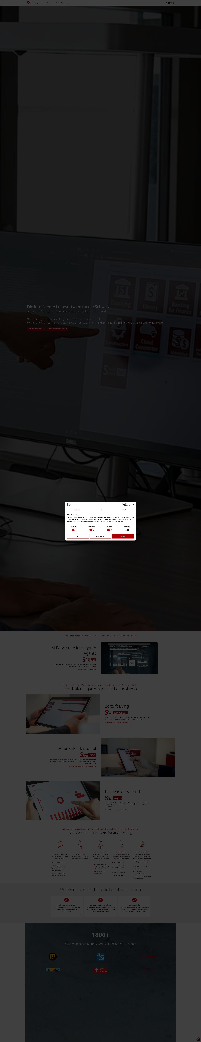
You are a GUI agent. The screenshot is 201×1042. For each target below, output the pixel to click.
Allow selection (100, 536)
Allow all (123, 536)
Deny (78, 536)
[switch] (91, 530)
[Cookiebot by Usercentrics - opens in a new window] (123, 504)
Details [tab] (100, 509)
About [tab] (124, 509)
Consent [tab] (77, 509)
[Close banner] (133, 504)
